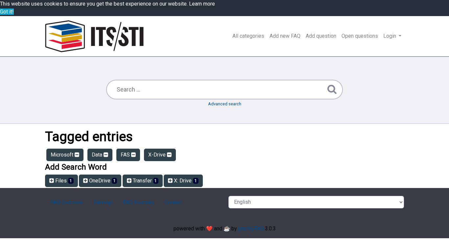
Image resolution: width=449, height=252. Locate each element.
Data (98, 155)
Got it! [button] (7, 12)
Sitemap (102, 202)
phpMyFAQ (251, 228)
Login (390, 36)
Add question (321, 36)
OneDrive (102, 181)
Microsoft (63, 155)
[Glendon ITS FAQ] (94, 36)
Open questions (360, 36)
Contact (173, 202)
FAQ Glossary (138, 202)
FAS (126, 155)
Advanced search (224, 103)
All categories (248, 36)
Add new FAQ (285, 36)
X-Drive (157, 155)
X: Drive (185, 181)
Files (63, 181)
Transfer (144, 181)
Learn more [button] (202, 4)
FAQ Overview (66, 202)
